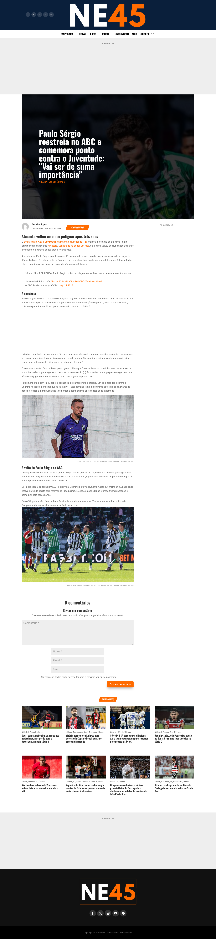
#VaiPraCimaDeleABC (72, 281)
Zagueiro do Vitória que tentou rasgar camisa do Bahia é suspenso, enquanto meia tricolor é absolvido (85, 788)
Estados (105, 34)
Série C (157, 732)
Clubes (93, 34)
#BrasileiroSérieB (93, 281)
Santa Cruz (168, 732)
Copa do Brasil (82, 732)
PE (29, 732)
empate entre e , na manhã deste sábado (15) (55, 241)
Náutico (31, 782)
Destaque (93, 732)
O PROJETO (144, 34)
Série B (52, 182)
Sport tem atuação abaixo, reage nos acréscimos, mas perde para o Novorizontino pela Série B (40, 738)
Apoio (134, 34)
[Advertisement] (108, 66)
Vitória (100, 732)
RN (45, 182)
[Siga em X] (33, 14)
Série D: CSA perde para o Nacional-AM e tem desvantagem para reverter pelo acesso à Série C (129, 738)
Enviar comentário (120, 684)
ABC (41, 182)
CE (117, 782)
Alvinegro (52, 245)
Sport (33, 732)
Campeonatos (67, 34)
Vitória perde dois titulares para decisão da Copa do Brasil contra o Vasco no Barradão (84, 738)
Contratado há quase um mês (73, 245)
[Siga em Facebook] (28, 14)
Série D (121, 732)
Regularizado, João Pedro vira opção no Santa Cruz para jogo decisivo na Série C (173, 738)
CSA (112, 732)
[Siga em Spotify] (51, 14)
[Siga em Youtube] (45, 14)
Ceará (112, 782)
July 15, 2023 (66, 285)
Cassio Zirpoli (122, 34)
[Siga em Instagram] (39, 14)
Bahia (78, 782)
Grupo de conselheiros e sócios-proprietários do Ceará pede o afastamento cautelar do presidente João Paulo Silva (128, 789)
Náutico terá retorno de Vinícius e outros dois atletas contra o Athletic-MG (41, 788)
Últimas (82, 34)
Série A (94, 782)
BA (74, 732)
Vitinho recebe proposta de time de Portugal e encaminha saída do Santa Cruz (174, 788)
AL (116, 732)
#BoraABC (56, 281)
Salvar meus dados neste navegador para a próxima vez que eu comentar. (79, 677)
